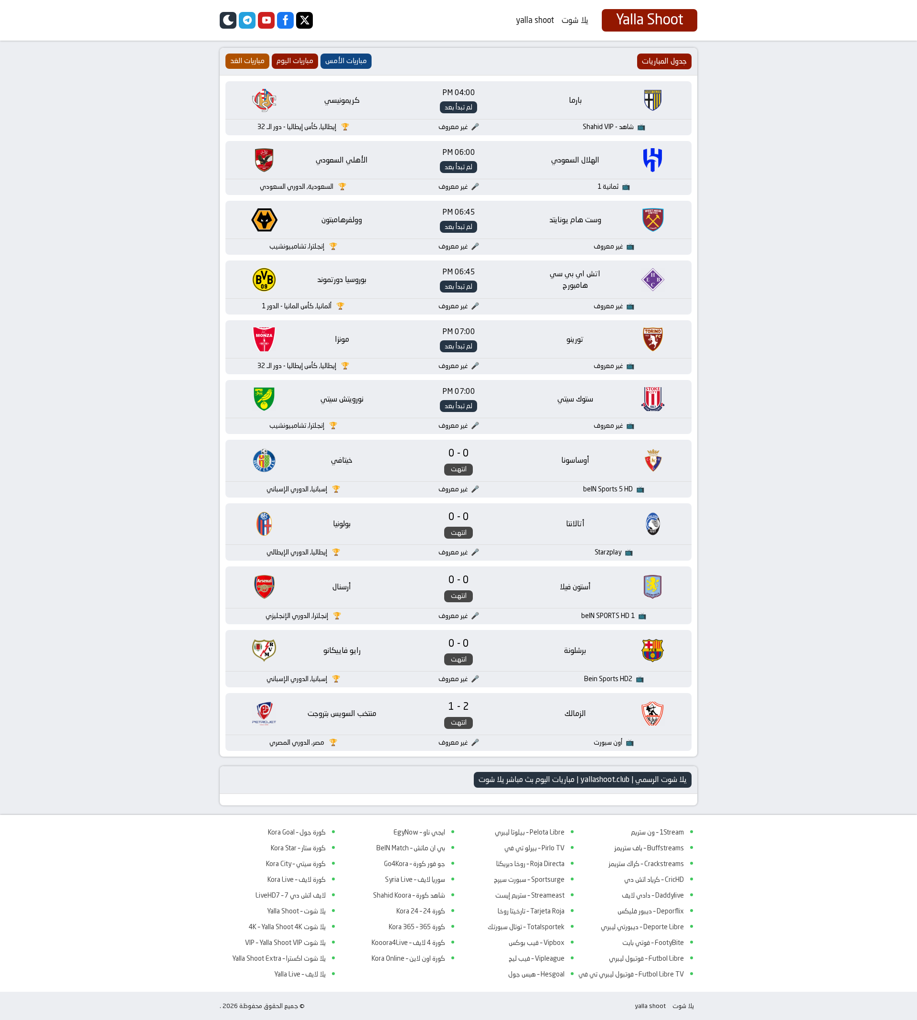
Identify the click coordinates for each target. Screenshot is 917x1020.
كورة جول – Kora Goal (297, 832)
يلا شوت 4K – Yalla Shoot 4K (287, 927)
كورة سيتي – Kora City (296, 863)
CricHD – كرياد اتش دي (654, 879)
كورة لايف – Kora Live (296, 879)
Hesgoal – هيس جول (536, 974)
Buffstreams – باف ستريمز (649, 848)
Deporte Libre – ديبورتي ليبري (642, 927)
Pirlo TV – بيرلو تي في (534, 848)
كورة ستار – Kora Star (298, 848)
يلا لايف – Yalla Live (300, 974)
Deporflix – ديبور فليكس (651, 911)
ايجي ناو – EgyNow (419, 832)
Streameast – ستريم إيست (530, 895)
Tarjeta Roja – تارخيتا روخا (531, 911)
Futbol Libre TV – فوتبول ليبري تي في (631, 974)
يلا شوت (575, 20)
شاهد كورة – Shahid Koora (409, 895)
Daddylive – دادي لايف (653, 895)
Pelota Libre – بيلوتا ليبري (530, 832)
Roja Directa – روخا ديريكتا (530, 863)
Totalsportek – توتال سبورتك (526, 927)
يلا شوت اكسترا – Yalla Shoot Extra (279, 958)
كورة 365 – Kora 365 (417, 927)
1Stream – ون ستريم (657, 832)
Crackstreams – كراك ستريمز (646, 863)
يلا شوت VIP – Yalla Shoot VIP (285, 942)
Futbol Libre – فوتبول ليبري (646, 958)
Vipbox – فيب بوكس (537, 942)
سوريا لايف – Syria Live (415, 879)
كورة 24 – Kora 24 (420, 911)
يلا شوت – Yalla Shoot (296, 911)
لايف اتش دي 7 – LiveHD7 (291, 895)
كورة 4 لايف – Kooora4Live (408, 942)
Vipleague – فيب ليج (537, 958)
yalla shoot (535, 20)
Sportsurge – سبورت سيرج (529, 879)
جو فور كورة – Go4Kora (414, 863)
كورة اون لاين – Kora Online (408, 958)
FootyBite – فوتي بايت (653, 942)
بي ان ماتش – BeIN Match (410, 848)
